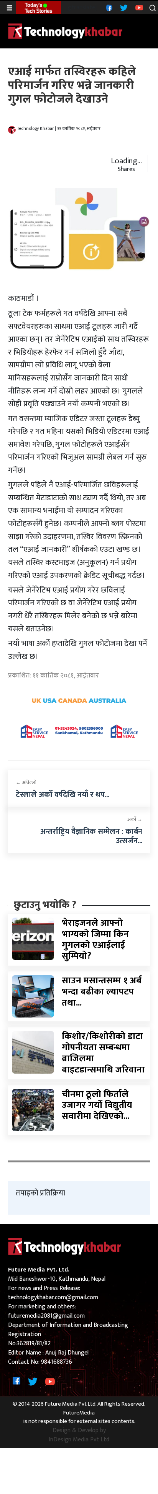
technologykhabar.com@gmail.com (53, 1297)
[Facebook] (108, 7)
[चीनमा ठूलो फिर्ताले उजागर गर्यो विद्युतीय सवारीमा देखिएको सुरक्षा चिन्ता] (33, 1110)
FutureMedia (79, 1413)
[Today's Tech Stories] (38, 7)
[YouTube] (138, 7)
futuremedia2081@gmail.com (46, 1316)
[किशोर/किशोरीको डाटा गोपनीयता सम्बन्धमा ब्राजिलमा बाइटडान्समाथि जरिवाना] (33, 1052)
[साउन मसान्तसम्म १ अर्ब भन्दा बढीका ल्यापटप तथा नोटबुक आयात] (33, 996)
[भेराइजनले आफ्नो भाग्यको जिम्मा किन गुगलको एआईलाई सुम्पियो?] (33, 938)
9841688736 (56, 1362)
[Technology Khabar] (65, 31)
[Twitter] (123, 7)
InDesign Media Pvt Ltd (79, 1439)
